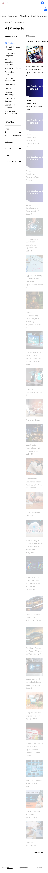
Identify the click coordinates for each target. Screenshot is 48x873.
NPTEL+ (6, 2)
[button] (45, 9)
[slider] (5, 132)
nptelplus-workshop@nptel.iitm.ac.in (5, 867)
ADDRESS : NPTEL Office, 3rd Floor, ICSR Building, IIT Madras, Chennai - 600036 (23, 868)
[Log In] (42, 3)
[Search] (5, 4)
